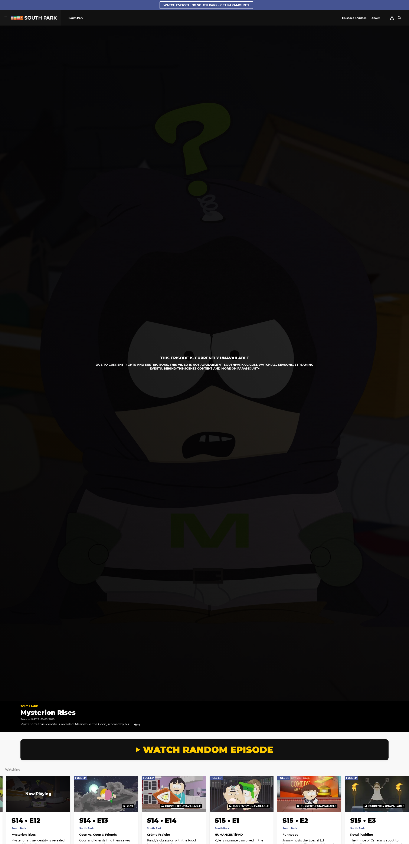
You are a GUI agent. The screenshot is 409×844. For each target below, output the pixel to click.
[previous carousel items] (8, 804)
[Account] (392, 18)
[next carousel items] (400, 804)
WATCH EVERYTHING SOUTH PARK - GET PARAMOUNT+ (206, 5)
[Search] (399, 18)
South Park (29, 706)
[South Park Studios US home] (34, 19)
